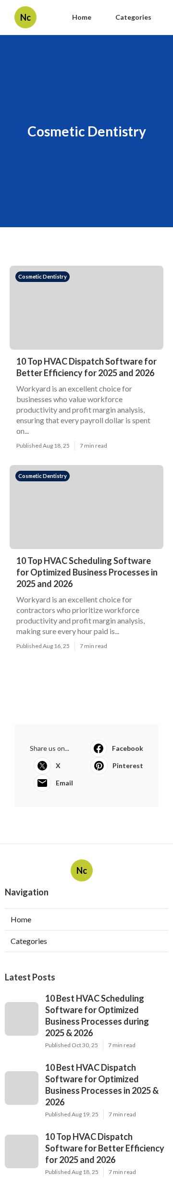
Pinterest (127, 765)
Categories (133, 17)
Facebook (127, 748)
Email (64, 783)
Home (81, 17)
